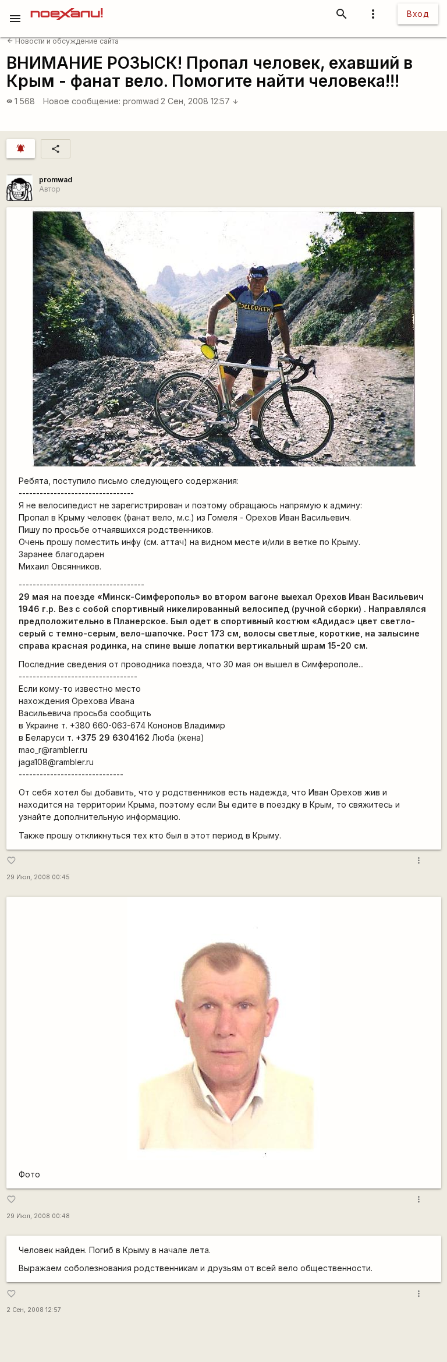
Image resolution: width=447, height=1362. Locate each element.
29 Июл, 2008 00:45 (38, 877)
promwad (141, 101)
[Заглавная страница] (67, 8)
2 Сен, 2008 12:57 (200, 101)
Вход (418, 14)
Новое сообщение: (81, 101)
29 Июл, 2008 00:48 (38, 1216)
